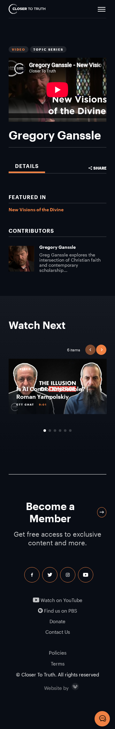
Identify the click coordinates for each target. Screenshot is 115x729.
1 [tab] (44, 430)
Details (27, 166)
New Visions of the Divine (36, 209)
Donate (57, 621)
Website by (70, 687)
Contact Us (57, 632)
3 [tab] (55, 430)
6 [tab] (70, 430)
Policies (57, 653)
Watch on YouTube (60, 600)
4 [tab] (60, 430)
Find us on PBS (60, 611)
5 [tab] (65, 430)
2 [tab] (50, 430)
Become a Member (50, 512)
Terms (58, 663)
